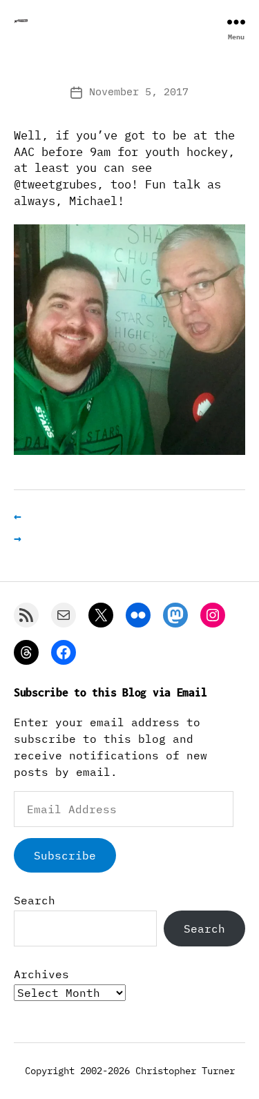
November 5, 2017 (139, 91)
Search (34, 900)
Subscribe (65, 855)
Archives (41, 974)
